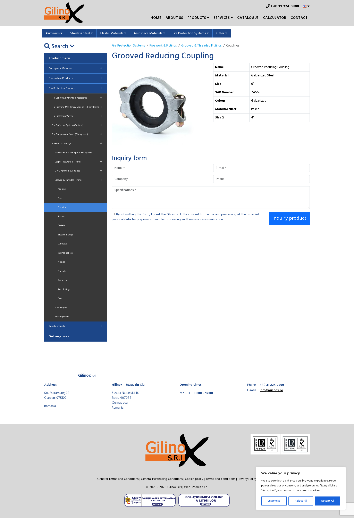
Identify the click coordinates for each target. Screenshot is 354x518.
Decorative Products (75, 78)
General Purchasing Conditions (162, 479)
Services (222, 18)
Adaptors (62, 189)
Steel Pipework (62, 317)
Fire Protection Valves (77, 116)
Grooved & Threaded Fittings (78, 180)
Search (60, 46)
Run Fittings (64, 289)
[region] (301, 488)
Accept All (327, 501)
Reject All (301, 501)
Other (220, 33)
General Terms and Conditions (118, 479)
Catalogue (248, 18)
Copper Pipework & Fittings (78, 162)
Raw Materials (75, 326)
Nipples (61, 262)
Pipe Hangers (61, 308)
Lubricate (62, 244)
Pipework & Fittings (77, 143)
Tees (60, 298)
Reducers (62, 280)
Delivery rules (59, 336)
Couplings (62, 207)
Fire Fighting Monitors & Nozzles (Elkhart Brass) (77, 107)
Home (156, 18)
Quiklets (62, 271)
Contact (298, 18)
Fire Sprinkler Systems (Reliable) (77, 125)
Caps (60, 198)
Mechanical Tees (65, 253)
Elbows (61, 216)
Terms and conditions (220, 479)
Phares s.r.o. (200, 487)
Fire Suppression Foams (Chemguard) (77, 134)
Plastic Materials (112, 33)
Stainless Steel (80, 33)
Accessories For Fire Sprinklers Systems (73, 152)
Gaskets (61, 225)
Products (197, 18)
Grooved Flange (65, 235)
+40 (284, 6)
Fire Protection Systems (190, 33)
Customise (274, 501)
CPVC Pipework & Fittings (78, 171)
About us (174, 18)
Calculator (274, 18)
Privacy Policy (247, 479)
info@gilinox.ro (271, 390)
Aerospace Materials (148, 33)
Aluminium (52, 33)
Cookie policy (194, 479)
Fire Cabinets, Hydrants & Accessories (77, 98)
